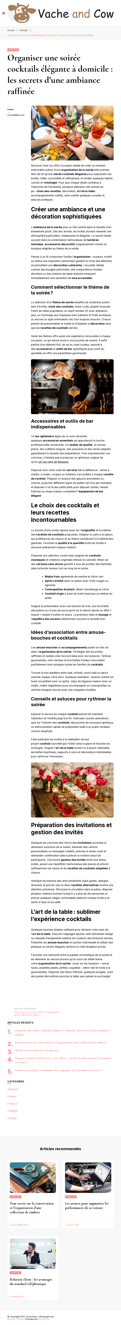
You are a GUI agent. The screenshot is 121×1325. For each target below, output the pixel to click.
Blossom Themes (15, 1319)
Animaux (12, 1089)
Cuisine (11, 1096)
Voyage (12, 1118)
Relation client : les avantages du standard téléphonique (31, 1281)
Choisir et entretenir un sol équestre (36, 1050)
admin (10, 109)
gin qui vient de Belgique (53, 461)
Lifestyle (13, 50)
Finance (12, 1103)
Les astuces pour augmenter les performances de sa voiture (86, 1205)
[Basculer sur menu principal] (3, 13)
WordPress (43, 1319)
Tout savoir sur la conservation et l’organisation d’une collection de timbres (60, 1042)
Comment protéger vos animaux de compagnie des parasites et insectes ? (59, 1070)
